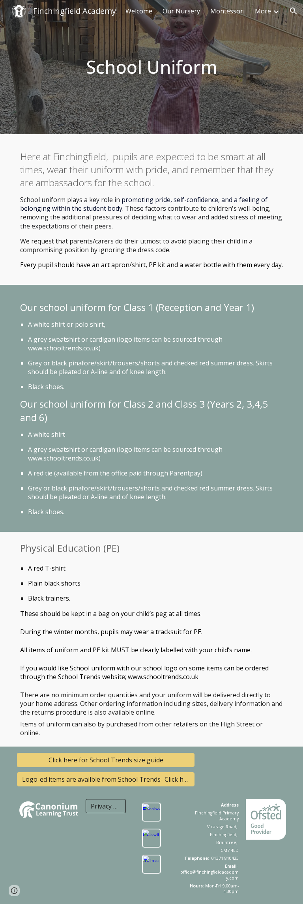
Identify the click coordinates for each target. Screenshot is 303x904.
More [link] (263, 11)
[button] (293, 11)
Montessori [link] (227, 11)
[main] (152, 67)
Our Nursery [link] (181, 11)
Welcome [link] (138, 11)
